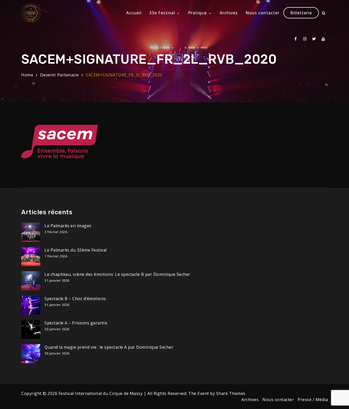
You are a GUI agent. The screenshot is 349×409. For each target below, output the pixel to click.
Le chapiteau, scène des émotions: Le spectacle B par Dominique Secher (117, 274)
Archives (229, 13)
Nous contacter (263, 13)
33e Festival (162, 13)
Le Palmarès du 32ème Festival (75, 250)
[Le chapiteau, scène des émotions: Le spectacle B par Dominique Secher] (30, 280)
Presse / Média (313, 399)
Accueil (134, 13)
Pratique (197, 13)
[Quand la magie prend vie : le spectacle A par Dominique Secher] (30, 353)
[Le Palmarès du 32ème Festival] (30, 256)
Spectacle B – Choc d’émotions (75, 298)
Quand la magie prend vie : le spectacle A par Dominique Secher (108, 347)
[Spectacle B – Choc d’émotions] (30, 305)
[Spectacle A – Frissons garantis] (30, 329)
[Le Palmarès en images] (30, 232)
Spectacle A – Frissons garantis (76, 323)
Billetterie (301, 13)
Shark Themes (231, 393)
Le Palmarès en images (67, 226)
